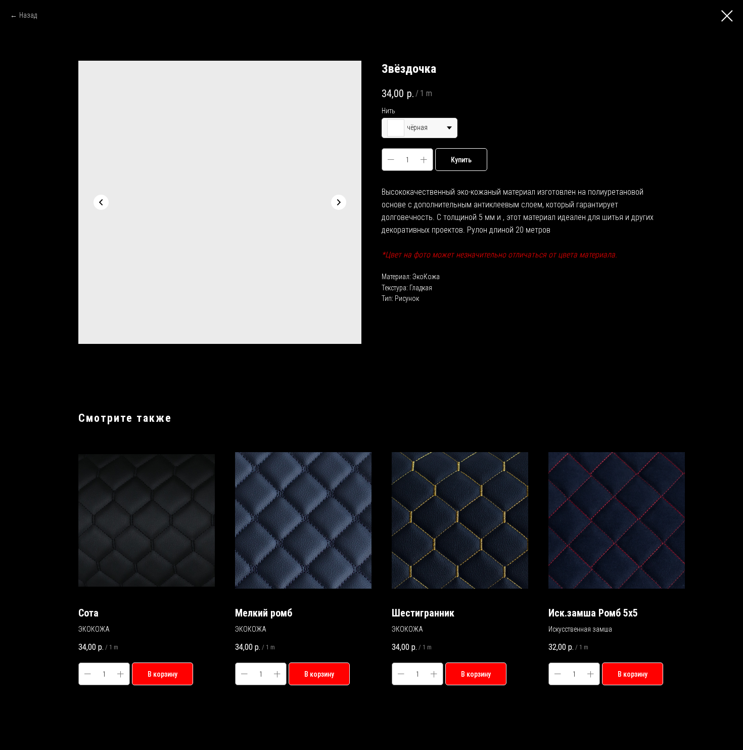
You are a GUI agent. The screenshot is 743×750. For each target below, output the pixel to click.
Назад (28, 15)
